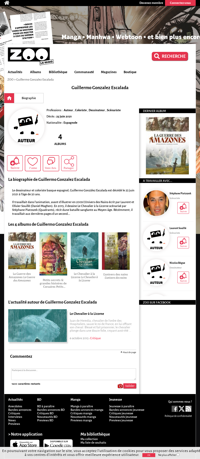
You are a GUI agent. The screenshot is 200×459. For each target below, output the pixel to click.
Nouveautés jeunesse (123, 416)
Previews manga (81, 420)
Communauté (84, 72)
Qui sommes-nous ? (180, 401)
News (12, 420)
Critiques (14, 413)
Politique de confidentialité (178, 416)
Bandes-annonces (19, 409)
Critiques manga (81, 413)
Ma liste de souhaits (93, 442)
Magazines (109, 72)
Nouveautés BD (47, 416)
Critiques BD (45, 413)
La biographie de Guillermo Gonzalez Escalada (49, 179)
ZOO (10, 79)
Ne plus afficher (167, 455)
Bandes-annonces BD (51, 409)
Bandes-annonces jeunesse (126, 409)
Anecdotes (15, 406)
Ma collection (89, 439)
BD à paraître (45, 406)
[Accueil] (8, 3)
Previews (14, 423)
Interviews (15, 416)
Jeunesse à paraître (121, 406)
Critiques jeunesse (121, 413)
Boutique (130, 72)
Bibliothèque (58, 72)
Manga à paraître (82, 406)
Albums (35, 72)
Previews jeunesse (121, 420)
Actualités (15, 72)
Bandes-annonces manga (87, 409)
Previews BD (45, 420)
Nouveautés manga (83, 416)
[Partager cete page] (69, 163)
